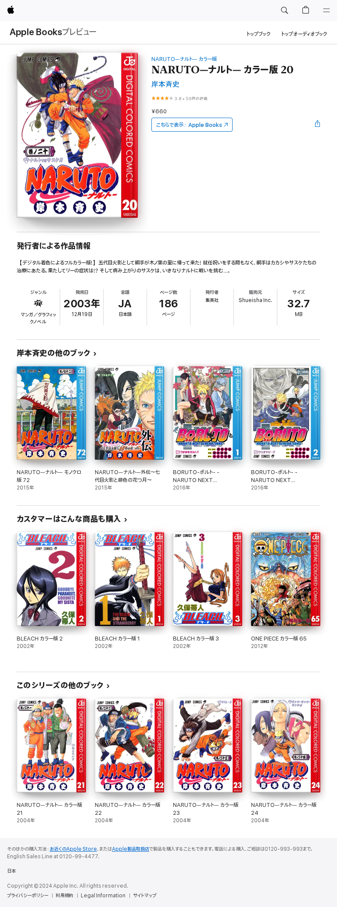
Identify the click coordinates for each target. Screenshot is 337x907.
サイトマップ (144, 896)
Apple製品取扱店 (130, 849)
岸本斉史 (165, 84)
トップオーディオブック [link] (304, 34)
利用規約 (64, 896)
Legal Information (103, 896)
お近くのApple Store (73, 849)
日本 (11, 871)
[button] (284, 10)
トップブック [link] (259, 34)
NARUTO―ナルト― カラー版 (184, 59)
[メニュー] (326, 10)
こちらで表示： (189, 125)
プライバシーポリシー (27, 896)
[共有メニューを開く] (318, 125)
